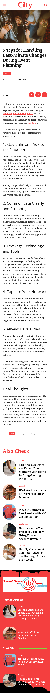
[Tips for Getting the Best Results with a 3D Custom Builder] (9, 512)
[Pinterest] (44, 94)
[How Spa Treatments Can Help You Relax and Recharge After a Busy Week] (9, 552)
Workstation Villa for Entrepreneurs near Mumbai (32, 494)
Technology (24, 524)
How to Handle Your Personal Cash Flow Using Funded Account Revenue (31, 681)
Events (6, 73)
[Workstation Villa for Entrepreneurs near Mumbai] (9, 492)
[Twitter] (38, 94)
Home (21, 461)
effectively (32, 123)
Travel (22, 486)
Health (22, 545)
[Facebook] (31, 94)
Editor (7, 79)
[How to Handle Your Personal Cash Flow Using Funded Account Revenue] (9, 531)
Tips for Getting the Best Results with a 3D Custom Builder (33, 513)
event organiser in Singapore (28, 434)
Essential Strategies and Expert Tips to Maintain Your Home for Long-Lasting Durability (32, 472)
